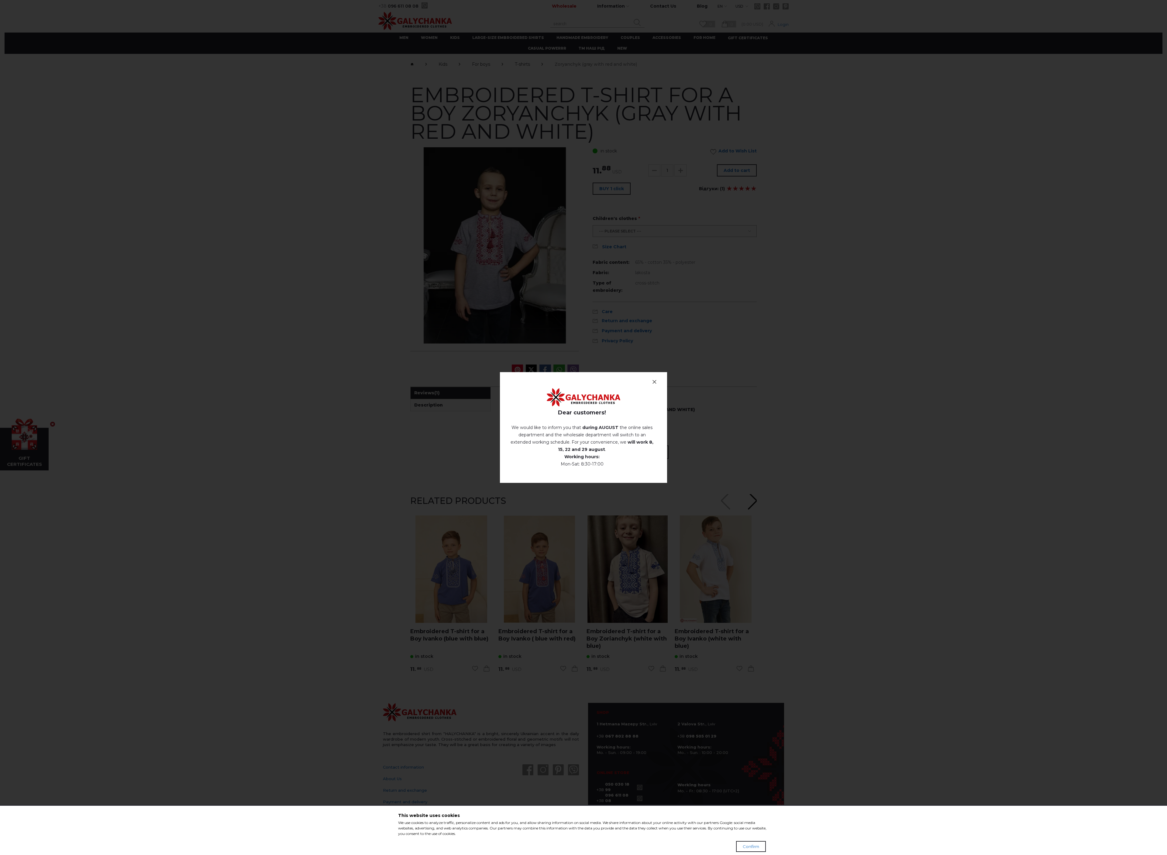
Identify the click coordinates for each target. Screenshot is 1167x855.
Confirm (751, 846)
